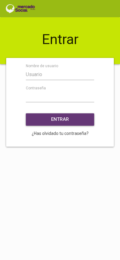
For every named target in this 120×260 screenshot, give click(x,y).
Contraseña (36, 88)
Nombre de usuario (42, 66)
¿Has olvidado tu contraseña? (60, 133)
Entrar (60, 119)
